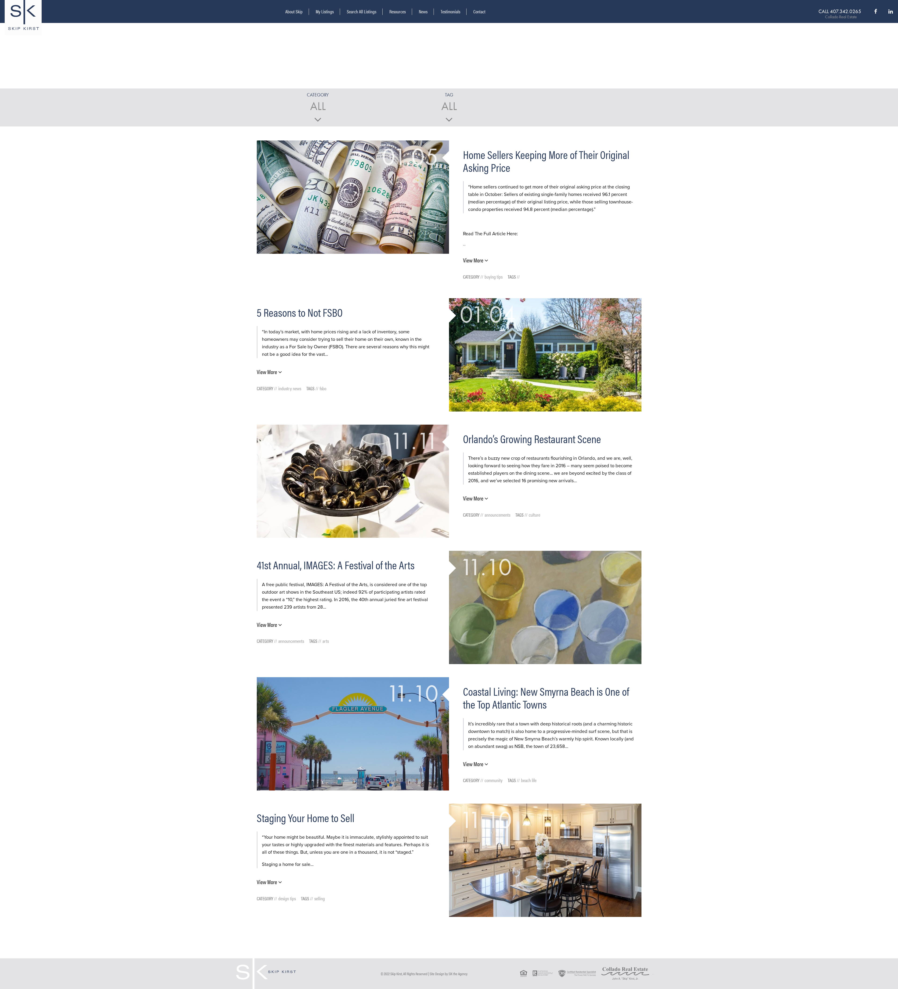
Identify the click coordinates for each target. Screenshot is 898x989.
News (423, 11)
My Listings (325, 11)
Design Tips (287, 898)
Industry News (289, 388)
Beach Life (528, 780)
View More (474, 260)
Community (494, 780)
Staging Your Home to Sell (305, 817)
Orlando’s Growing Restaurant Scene (532, 438)
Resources (397, 11)
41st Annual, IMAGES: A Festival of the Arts (336, 565)
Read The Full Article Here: (490, 234)
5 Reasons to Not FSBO (300, 312)
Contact (479, 12)
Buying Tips (494, 276)
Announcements (497, 514)
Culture (534, 514)
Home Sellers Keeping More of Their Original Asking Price (546, 160)
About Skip (294, 11)
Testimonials (450, 11)
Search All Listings (361, 11)
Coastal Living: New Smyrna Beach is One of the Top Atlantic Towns (546, 697)
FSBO (323, 388)
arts (325, 640)
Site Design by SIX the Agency (448, 973)
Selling (319, 898)
